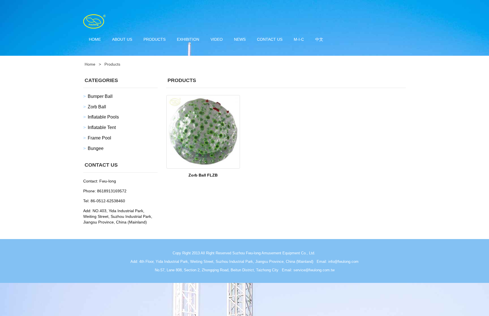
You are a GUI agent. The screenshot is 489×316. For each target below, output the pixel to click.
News (240, 39)
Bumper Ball (100, 96)
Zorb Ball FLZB (203, 175)
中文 (319, 39)
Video (217, 39)
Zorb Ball (97, 106)
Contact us (269, 39)
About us (122, 39)
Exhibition (188, 39)
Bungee (96, 148)
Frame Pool (99, 138)
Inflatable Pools (103, 117)
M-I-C (299, 39)
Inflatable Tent (102, 127)
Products (154, 39)
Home (95, 39)
